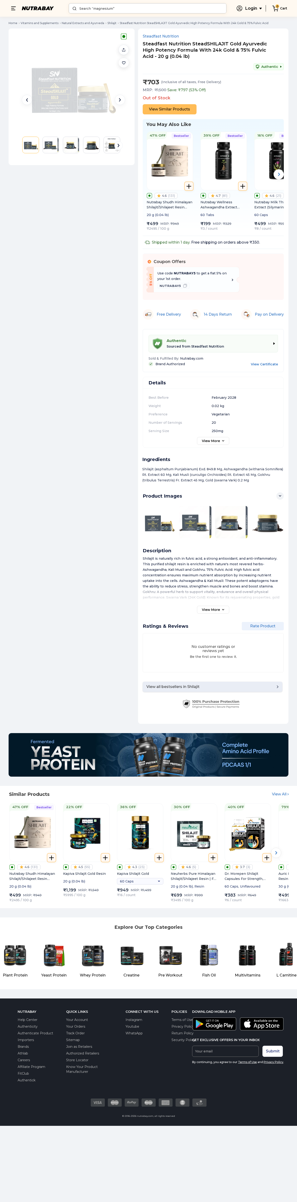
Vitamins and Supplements (39, 23)
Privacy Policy (182, 1026)
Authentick (27, 1080)
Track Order (75, 1033)
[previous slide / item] (27, 100)
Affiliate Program (31, 1067)
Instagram (134, 1020)
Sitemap (73, 1040)
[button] (124, 63)
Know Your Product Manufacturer (82, 1069)
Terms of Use (182, 1020)
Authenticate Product (35, 1033)
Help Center (27, 1020)
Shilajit (111, 23)
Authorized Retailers (82, 1053)
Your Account (77, 1020)
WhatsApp (134, 1033)
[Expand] (280, 496)
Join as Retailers (79, 1047)
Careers (24, 1060)
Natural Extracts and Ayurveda (83, 23)
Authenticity (28, 1026)
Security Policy (183, 1040)
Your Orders (75, 1026)
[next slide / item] (120, 100)
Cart (283, 8)
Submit (273, 1051)
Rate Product (262, 626)
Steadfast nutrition (161, 36)
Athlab (23, 1053)
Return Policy (182, 1033)
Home (13, 23)
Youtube (132, 1026)
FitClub (23, 1073)
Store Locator (77, 1060)
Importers (26, 1040)
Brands (23, 1047)
